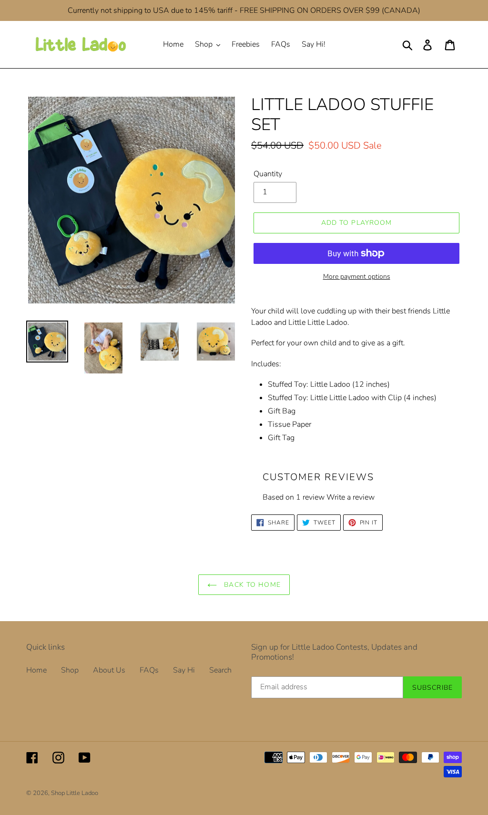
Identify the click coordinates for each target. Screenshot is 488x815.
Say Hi (184, 670)
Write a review (350, 497)
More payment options (356, 276)
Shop (70, 670)
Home (36, 670)
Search (220, 670)
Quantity (268, 174)
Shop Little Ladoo (74, 793)
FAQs (149, 670)
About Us (109, 670)
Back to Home (251, 584)
